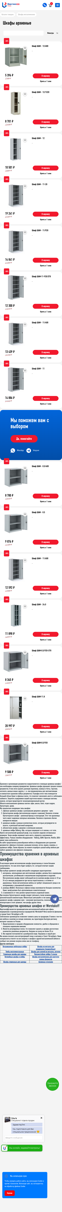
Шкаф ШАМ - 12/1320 (40, 92)
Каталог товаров (8, 14)
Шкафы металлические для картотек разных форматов (45, 958)
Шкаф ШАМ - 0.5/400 (40, 466)
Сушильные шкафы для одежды (14, 954)
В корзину (46, 75)
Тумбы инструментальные (15, 951)
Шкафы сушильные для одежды (14, 962)
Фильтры (50, 33)
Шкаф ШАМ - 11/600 (40, 558)
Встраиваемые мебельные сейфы (15, 946)
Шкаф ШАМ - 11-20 (39, 184)
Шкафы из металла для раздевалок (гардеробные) (45, 947)
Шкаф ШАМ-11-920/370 (41, 276)
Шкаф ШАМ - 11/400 (40, 322)
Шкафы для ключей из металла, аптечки (45, 951)
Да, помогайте (24, 439)
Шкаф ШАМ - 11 (38, 368)
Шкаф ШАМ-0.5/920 (40, 742)
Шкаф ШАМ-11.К (38, 696)
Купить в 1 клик (45, 81)
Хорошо (9, 1193)
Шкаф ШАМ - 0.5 (38, 512)
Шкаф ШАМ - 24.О (39, 604)
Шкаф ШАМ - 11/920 (40, 230)
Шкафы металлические (26, 14)
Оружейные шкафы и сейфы (15, 957)
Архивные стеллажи (45, 962)
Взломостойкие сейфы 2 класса (45, 954)
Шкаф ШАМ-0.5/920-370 (41, 650)
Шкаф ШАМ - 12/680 (40, 46)
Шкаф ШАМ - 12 (38, 138)
